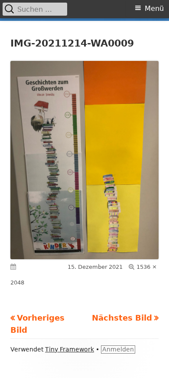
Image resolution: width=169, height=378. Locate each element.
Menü (154, 8)
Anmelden (118, 349)
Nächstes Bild (122, 317)
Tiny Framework (69, 349)
